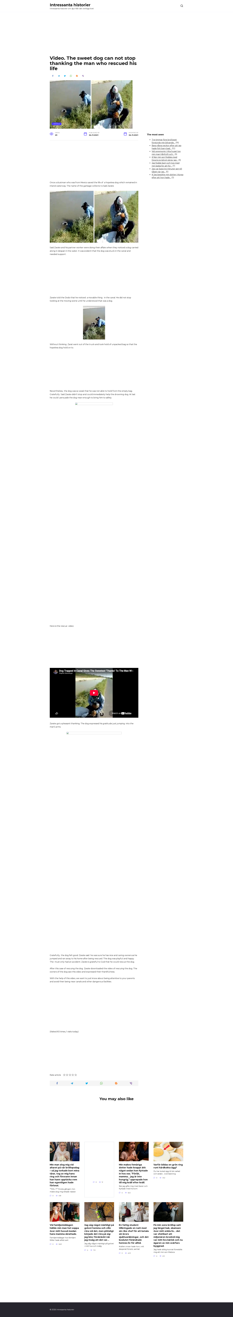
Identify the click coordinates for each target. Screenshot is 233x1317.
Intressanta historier (70, 5)
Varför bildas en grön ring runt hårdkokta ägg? (168, 1166)
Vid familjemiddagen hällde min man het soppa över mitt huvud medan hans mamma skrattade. (64, 1229)
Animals (57, 124)
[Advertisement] (116, 36)
